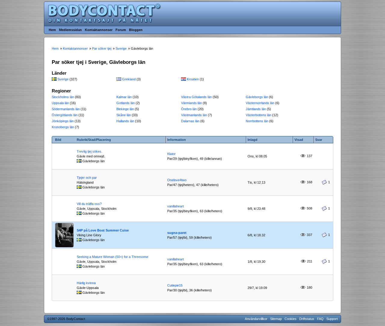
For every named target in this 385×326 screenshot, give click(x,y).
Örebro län (189, 109)
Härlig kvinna (86, 283)
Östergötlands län (65, 115)
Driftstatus (306, 319)
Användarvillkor (256, 319)
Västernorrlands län (260, 103)
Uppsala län (60, 103)
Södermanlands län (66, 109)
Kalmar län (124, 97)
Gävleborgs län (257, 97)
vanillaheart (175, 206)
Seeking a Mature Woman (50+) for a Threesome (112, 257)
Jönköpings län (63, 121)
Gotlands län (125, 103)
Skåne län (123, 115)
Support (332, 319)
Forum (121, 30)
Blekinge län (125, 109)
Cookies (291, 319)
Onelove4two (176, 180)
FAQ (320, 319)
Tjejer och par (87, 177)
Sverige (63, 79)
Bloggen (136, 30)
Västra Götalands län (196, 97)
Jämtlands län (256, 109)
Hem (52, 30)
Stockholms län (63, 97)
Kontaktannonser (98, 30)
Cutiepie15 (175, 285)
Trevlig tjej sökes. (89, 151)
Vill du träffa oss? (89, 204)
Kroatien (193, 79)
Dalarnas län (190, 121)
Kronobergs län (63, 127)
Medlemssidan (70, 30)
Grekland (129, 79)
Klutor (171, 154)
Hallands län (125, 121)
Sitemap (276, 319)
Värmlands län (191, 103)
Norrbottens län (257, 121)
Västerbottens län (258, 115)
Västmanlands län (194, 115)
